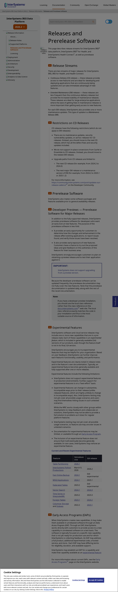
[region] (59, 580)
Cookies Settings (78, 580)
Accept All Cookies (96, 580)
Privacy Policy (49, 590)
